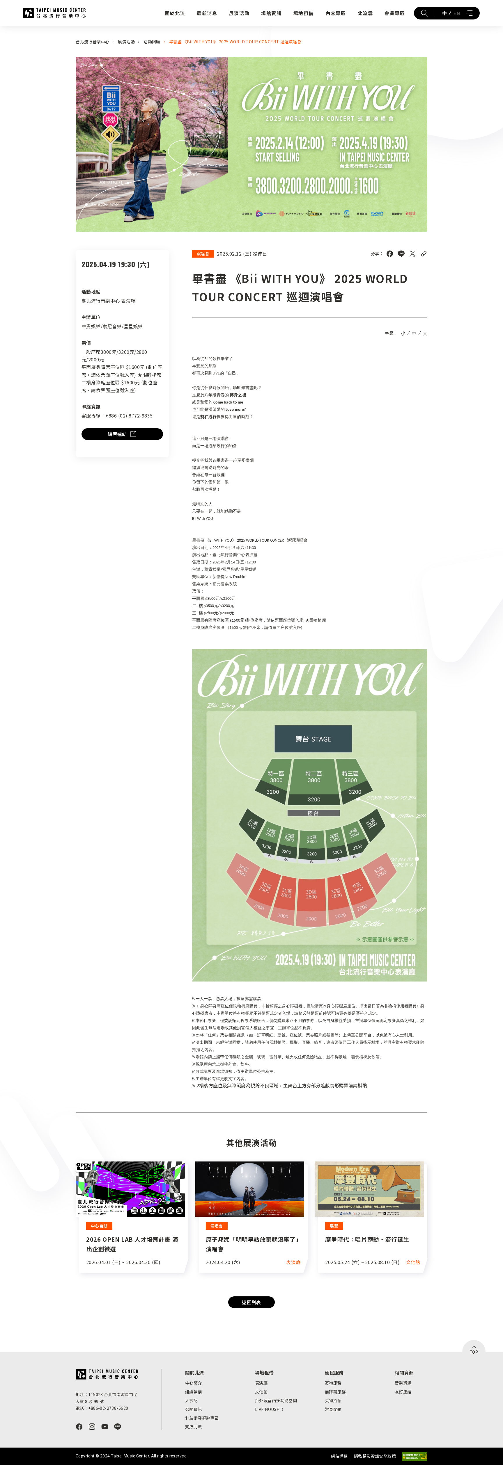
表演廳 (261, 1383)
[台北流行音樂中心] (107, 1374)
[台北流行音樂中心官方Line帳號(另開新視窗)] (117, 1426)
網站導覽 (339, 1456)
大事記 (191, 1400)
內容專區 (335, 13)
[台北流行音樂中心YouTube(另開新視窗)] (104, 1426)
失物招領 (333, 1400)
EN (456, 13)
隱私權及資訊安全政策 (375, 1456)
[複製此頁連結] (423, 253)
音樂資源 (403, 1383)
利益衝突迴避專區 (202, 1418)
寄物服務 (333, 1383)
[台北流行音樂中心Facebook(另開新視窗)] (79, 1426)
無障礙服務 (335, 1392)
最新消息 (207, 13)
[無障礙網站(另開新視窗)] (414, 1456)
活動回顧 (152, 41)
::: (1, 29)
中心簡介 (193, 1383)
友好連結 (403, 1392)
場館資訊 (271, 13)
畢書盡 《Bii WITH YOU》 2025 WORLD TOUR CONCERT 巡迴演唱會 (235, 41)
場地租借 (303, 13)
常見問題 (333, 1409)
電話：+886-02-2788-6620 (102, 1408)
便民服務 (334, 1372)
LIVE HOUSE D (269, 1409)
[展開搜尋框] (424, 13)
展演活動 (239, 13)
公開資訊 (193, 1409)
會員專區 (395, 13)
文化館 (261, 1392)
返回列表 (251, 1302)
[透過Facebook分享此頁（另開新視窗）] (389, 253)
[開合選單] (469, 13)
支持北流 (193, 1427)
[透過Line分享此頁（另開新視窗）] (401, 253)
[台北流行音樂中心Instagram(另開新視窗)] (91, 1426)
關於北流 (175, 13)
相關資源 (404, 1372)
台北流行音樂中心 (54, 13)
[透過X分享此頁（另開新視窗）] (412, 253)
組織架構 (193, 1392)
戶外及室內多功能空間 (276, 1400)
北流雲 (365, 13)
